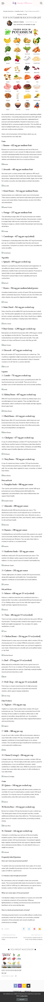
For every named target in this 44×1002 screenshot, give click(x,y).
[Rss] (24, 986)
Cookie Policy (24, 996)
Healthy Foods (22, 14)
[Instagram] (20, 986)
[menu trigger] (4, 3)
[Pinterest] (34, 929)
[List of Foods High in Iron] (11, 960)
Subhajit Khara (18, 22)
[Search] (41, 3)
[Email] (40, 929)
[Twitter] (29, 929)
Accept (22, 999)
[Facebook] (24, 929)
